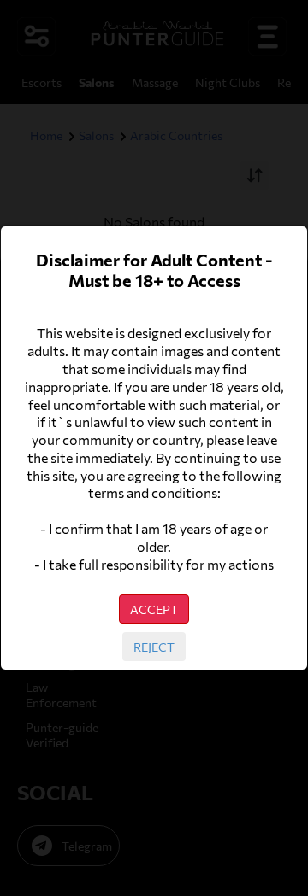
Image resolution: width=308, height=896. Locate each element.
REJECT (154, 646)
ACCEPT (154, 609)
